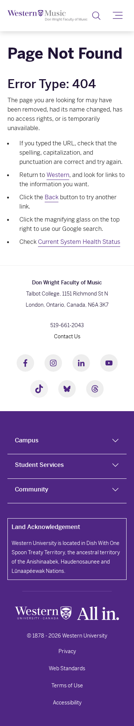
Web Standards (67, 668)
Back (51, 197)
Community (31, 489)
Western (58, 175)
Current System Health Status (79, 242)
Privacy (67, 651)
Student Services (39, 465)
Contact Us (67, 336)
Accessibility (67, 702)
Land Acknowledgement (46, 527)
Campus (26, 440)
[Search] (96, 15)
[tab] (67, 442)
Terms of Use (67, 685)
